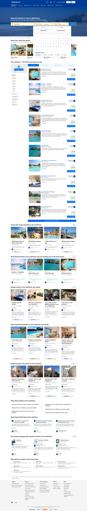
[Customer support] (54, 2)
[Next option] (76, 52)
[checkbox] (50, 35)
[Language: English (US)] (50, 2)
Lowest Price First (45, 65)
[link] (19, 81)
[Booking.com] (16, 2)
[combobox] (22, 24)
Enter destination (17, 23)
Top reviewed (70, 65)
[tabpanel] (52, 43)
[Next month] (68, 30)
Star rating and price (58, 65)
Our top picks (33, 65)
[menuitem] (14, 5)
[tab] (43, 27)
